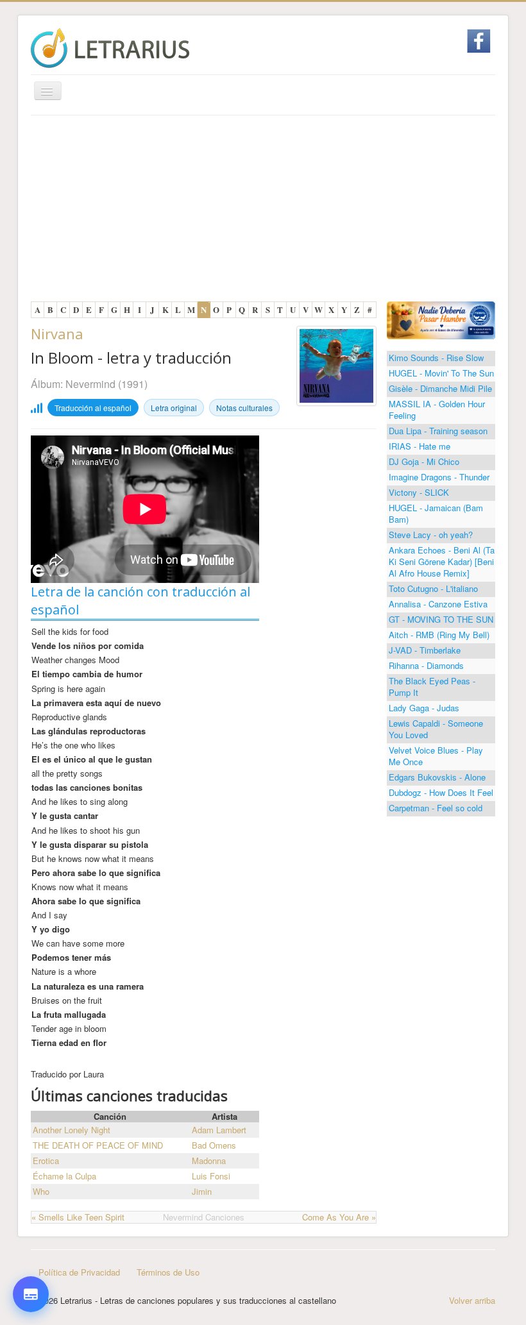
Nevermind (90, 383)
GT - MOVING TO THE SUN (441, 619)
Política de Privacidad (79, 1272)
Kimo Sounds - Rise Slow (436, 357)
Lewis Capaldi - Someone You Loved (436, 729)
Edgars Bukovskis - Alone (437, 777)
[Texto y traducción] (31, 1262)
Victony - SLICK (419, 492)
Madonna (209, 1160)
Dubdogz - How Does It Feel (441, 792)
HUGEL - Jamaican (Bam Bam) (436, 513)
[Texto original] (31, 1185)
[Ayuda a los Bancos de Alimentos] (441, 319)
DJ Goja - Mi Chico (424, 461)
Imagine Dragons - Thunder (439, 477)
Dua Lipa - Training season (438, 431)
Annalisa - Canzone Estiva (438, 604)
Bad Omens (214, 1145)
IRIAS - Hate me (419, 446)
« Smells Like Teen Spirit (77, 1217)
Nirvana (57, 333)
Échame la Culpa (64, 1176)
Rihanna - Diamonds (426, 665)
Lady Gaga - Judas (424, 708)
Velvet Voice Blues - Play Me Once (436, 756)
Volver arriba (472, 1300)
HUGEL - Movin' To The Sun (441, 373)
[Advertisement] (263, 211)
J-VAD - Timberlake (425, 650)
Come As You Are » (339, 1217)
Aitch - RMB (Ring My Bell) (439, 635)
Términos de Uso (168, 1272)
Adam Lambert (219, 1130)
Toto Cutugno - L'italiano (433, 588)
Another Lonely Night (71, 1130)
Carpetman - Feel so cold (435, 808)
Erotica (46, 1160)
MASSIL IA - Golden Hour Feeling (437, 409)
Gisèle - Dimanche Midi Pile (440, 388)
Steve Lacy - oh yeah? (431, 534)
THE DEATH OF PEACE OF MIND (98, 1145)
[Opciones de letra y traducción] (31, 1294)
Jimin (202, 1191)
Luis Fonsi (211, 1176)
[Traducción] (31, 1223)
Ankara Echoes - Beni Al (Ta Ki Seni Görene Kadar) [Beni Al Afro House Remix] (442, 561)
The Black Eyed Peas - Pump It (432, 686)
